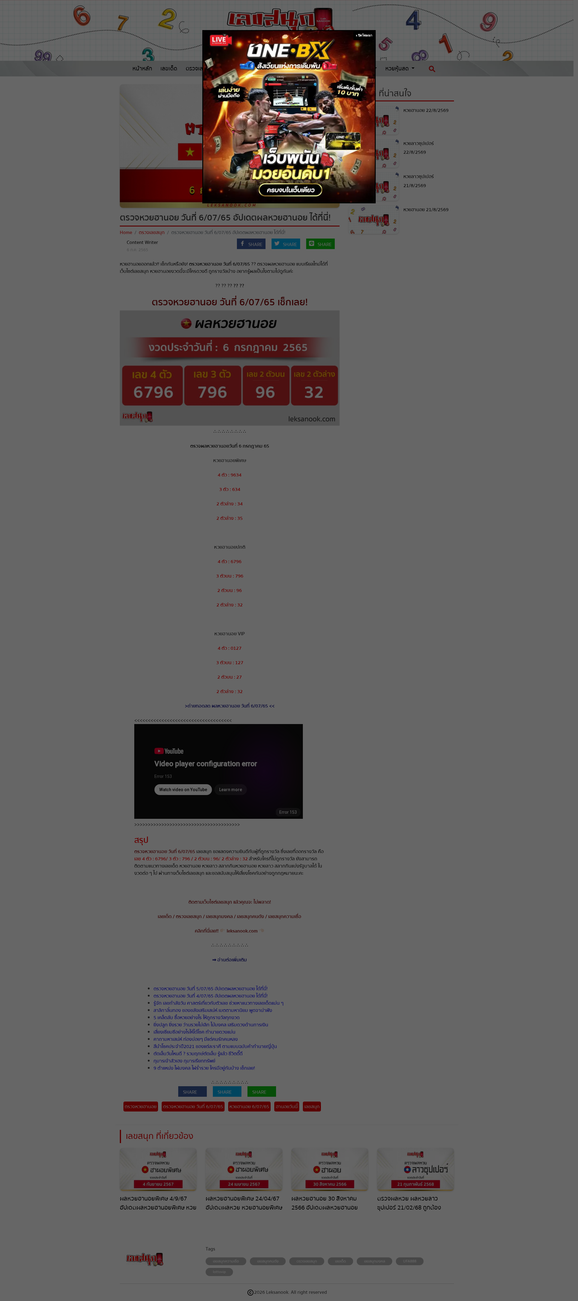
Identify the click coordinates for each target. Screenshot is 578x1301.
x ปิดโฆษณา (364, 35)
